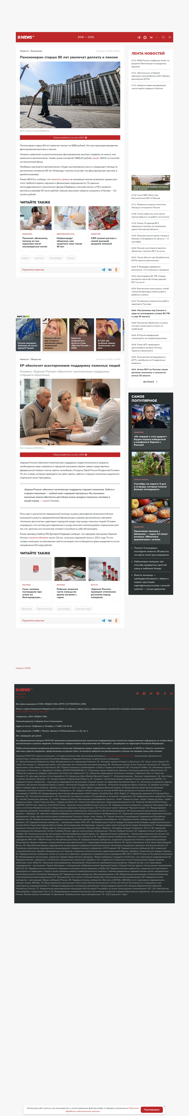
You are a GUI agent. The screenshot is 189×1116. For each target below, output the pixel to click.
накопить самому (60, 179)
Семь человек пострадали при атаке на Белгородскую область (32, 595)
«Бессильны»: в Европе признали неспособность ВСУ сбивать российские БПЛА (151, 76)
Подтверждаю (151, 1109)
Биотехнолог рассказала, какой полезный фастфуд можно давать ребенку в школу (150, 291)
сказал (46, 500)
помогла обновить (38, 537)
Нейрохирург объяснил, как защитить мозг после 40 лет (69, 242)
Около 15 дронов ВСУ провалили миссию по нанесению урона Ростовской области (149, 226)
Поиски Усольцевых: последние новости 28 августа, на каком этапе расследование (151, 551)
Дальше (148, 381)
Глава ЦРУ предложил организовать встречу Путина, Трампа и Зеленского (147, 347)
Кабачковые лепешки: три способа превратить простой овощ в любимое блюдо (150, 565)
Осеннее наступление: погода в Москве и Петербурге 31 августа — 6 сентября (150, 238)
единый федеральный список (120, 756)
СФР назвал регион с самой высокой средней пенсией (103, 241)
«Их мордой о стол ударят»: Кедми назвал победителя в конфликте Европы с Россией (150, 440)
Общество (27, 234)
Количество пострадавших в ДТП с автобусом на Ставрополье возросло (149, 360)
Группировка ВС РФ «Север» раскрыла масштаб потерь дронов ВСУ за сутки (149, 279)
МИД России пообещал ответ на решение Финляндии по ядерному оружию (150, 63)
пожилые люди (83, 608)
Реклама (20, 696)
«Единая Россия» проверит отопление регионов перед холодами (103, 593)
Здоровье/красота (66, 234)
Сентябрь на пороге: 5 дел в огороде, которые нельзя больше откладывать (150, 486)
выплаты (39, 258)
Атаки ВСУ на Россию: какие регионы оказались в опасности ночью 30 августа (150, 372)
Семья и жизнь (141, 480)
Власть (94, 585)
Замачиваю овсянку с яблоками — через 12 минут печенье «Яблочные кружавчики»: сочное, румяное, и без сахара (151, 537)
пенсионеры (55, 258)
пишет (95, 158)
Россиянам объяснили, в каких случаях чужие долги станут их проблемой (150, 325)
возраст (25, 258)
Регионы (26, 585)
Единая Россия (44, 608)
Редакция (21, 693)
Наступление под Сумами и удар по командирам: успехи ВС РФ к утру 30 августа (151, 313)
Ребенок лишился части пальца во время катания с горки (67, 593)
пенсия (70, 258)
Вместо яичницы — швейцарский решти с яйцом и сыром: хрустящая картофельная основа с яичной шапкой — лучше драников (152, 582)
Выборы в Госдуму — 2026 (86, 37)
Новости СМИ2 (23, 668)
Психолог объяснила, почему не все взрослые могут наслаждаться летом (35, 242)
